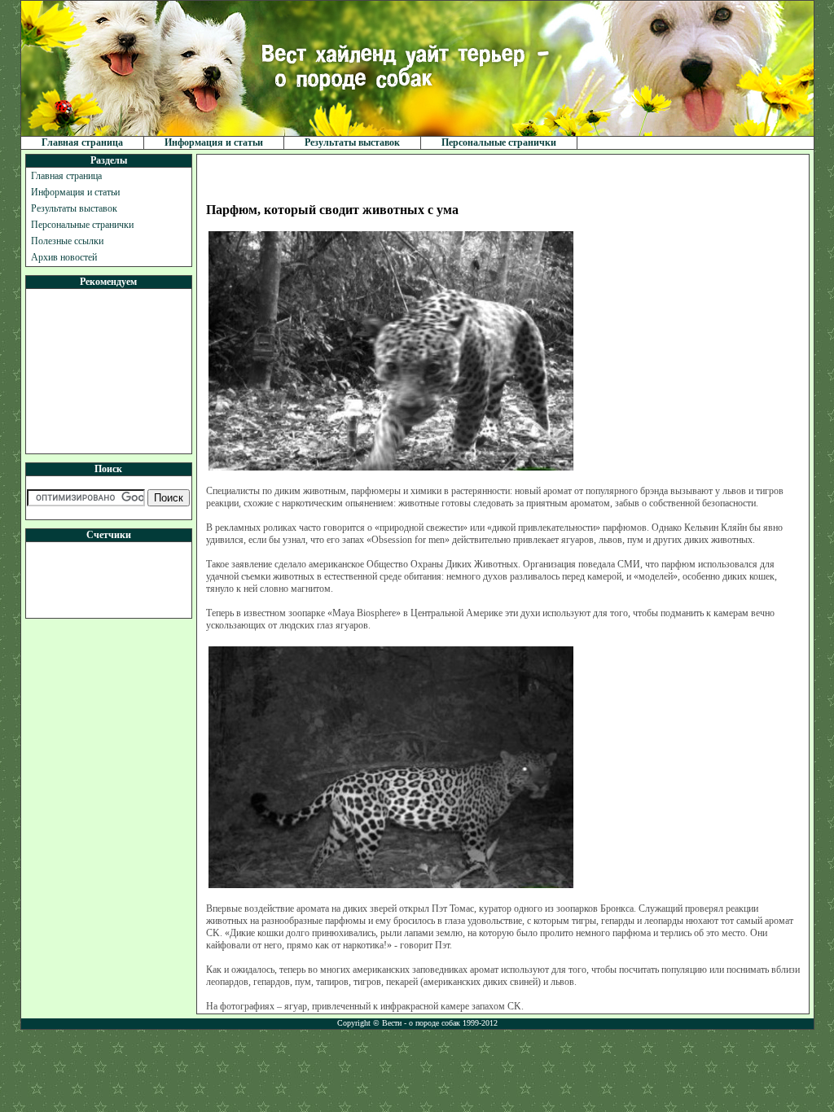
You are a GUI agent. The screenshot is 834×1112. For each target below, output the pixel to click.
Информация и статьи (214, 142)
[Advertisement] (108, 371)
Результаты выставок (352, 142)
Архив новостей (64, 257)
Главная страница (82, 142)
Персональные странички (498, 142)
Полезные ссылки (67, 241)
